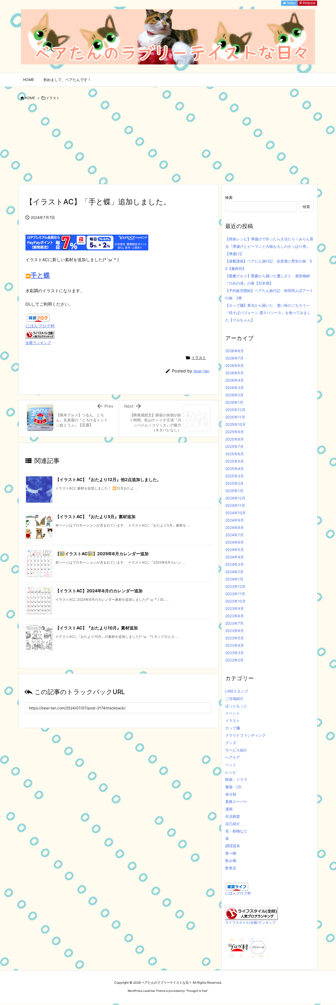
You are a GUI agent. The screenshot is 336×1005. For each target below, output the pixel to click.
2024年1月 (234, 579)
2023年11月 (235, 594)
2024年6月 (234, 542)
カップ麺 (232, 728)
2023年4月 (234, 645)
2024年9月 (234, 520)
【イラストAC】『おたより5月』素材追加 (95, 516)
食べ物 (230, 853)
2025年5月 (234, 461)
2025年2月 (234, 483)
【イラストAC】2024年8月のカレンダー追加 (99, 590)
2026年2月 (234, 395)
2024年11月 (235, 505)
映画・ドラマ (236, 779)
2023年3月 (234, 652)
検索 (229, 197)
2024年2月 (234, 571)
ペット (230, 764)
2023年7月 (234, 623)
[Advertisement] (168, 144)
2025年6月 (234, 454)
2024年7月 (234, 535)
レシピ (230, 772)
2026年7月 (234, 358)
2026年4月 (234, 380)
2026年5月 (234, 373)
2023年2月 (234, 660)
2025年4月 (234, 468)
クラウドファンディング (245, 735)
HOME (30, 98)
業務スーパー (236, 801)
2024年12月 (235, 498)
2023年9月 (234, 608)
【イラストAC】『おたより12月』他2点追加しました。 (108, 479)
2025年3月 (234, 476)
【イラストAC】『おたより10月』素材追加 (96, 627)
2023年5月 (234, 638)
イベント (232, 713)
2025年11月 (235, 417)
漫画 (229, 809)
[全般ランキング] (39, 334)
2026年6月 (234, 365)
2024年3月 (234, 564)
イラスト (53, 98)
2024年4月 (234, 557)
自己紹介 (232, 823)
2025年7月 (234, 446)
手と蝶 (40, 275)
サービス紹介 (236, 750)
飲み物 (230, 860)
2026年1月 (234, 402)
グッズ (230, 742)
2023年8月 (234, 616)
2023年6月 (234, 630)
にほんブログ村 (40, 326)
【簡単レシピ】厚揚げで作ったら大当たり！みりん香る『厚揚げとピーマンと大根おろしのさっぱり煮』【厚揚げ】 (269, 246)
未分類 (230, 794)
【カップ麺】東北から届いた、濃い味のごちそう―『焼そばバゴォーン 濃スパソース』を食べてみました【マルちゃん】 (268, 312)
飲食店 (230, 868)
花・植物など (236, 831)
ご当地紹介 (234, 698)
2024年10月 (235, 513)
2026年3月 (234, 387)
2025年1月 (234, 490)
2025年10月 (235, 424)
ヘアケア (232, 757)
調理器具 (232, 846)
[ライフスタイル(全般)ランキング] (251, 913)
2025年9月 (234, 432)
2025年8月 (234, 439)
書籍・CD (233, 787)
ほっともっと (236, 706)
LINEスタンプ (236, 691)
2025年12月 (235, 409)
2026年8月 (234, 351)
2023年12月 (235, 586)
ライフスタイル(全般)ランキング (250, 923)
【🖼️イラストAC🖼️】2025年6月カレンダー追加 (102, 553)
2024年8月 (234, 527)
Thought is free (196, 991)
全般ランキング (38, 342)
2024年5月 (234, 549)
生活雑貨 (232, 816)
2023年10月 (235, 601)
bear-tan (201, 370)
